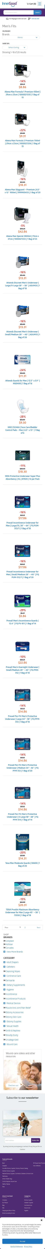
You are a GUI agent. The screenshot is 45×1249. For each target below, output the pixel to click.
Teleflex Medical (6, 1184)
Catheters (10, 966)
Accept (22, 1241)
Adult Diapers (12, 962)
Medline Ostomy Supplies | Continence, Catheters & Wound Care (17, 1173)
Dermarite (10, 980)
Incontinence (11, 994)
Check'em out (13, 1085)
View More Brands (14, 951)
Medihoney (5, 1176)
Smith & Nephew (13, 1030)
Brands (5, 34)
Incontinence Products (16, 998)
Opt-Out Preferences (16, 1246)
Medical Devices (13, 1003)
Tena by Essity (12, 1035)
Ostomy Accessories (14, 1012)
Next (38, 927)
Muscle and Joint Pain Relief (18, 1007)
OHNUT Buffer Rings (7, 1179)
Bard (3, 1163)
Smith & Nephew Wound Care (9, 1181)
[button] (41, 1220)
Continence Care (13, 975)
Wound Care (11, 1044)
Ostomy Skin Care (13, 1016)
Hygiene (10, 989)
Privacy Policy (28, 1246)
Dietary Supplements (15, 985)
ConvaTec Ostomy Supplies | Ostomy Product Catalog (15, 1168)
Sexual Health (12, 1026)
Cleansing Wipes (13, 971)
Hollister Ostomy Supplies (8, 1171)
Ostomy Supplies (13, 1021)
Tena (3, 1186)
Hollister (9, 944)
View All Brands (37, 1165)
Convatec (10, 947)
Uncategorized (12, 1039)
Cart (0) (32, 3)
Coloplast (10, 940)
